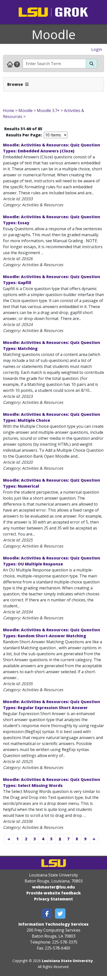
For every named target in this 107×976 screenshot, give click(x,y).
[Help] (17, 64)
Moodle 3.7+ (48, 110)
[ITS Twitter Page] (60, 913)
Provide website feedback (53, 893)
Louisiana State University (67, 960)
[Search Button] (91, 63)
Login (96, 49)
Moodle (54, 34)
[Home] (10, 64)
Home (8, 110)
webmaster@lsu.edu (53, 887)
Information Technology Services (53, 924)
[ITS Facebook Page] (47, 913)
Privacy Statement (53, 899)
